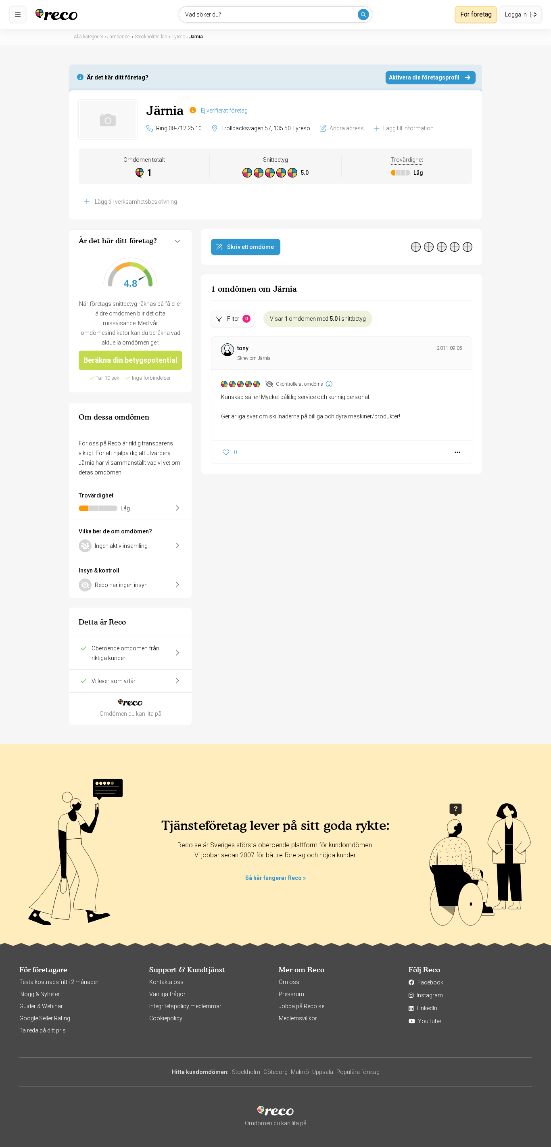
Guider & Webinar (41, 1006)
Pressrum (291, 994)
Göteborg (275, 1072)
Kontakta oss (166, 982)
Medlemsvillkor (298, 1018)
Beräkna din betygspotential (130, 360)
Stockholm (246, 1072)
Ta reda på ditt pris (42, 1030)
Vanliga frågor (167, 994)
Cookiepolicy (165, 1018)
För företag (476, 14)
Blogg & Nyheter (39, 994)
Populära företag (358, 1072)
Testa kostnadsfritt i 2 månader (58, 982)
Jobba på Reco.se (301, 1006)
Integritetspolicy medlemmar (185, 1006)
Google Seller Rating (44, 1018)
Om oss (289, 982)
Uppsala (322, 1072)
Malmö (300, 1072)
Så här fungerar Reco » (275, 878)
